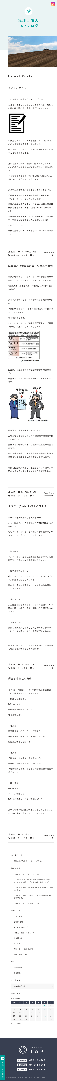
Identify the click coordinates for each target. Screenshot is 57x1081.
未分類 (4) (18, 938)
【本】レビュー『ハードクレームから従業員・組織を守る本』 (33, 896)
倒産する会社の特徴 (20, 678)
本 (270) (17, 943)
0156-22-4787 (36, 1060)
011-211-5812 (36, 1065)
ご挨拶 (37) (18, 922)
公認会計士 (18, 967)
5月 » (19, 1023)
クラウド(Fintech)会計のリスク (27, 506)
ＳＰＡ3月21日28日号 (18, 690)
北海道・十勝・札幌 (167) (24, 933)
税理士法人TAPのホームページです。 (28, 861)
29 (44, 1019)
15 (44, 1012)
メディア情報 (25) (21, 927)
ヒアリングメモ (17, 88)
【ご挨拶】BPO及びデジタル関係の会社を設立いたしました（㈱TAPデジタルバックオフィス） (33, 880)
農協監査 (17, 973)
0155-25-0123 (36, 1070)
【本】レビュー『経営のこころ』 (27, 903)
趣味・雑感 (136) (21, 954)
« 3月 (13, 1023)
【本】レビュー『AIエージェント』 (27, 874)
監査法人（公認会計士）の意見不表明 (30, 265)
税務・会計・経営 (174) (23, 949)
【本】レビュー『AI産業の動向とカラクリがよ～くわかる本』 (34, 888)
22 (44, 1016)
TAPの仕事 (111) (20, 916)
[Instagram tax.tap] (53, 4)
